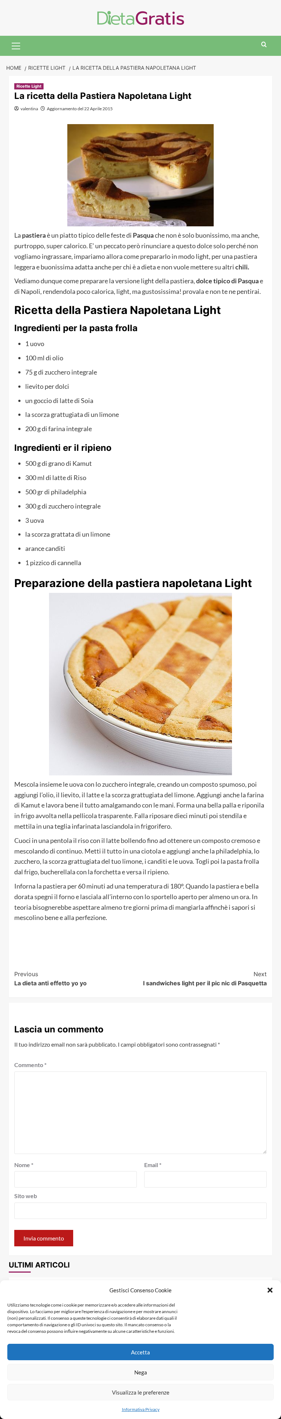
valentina (29, 108)
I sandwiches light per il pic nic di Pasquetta (205, 978)
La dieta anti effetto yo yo (50, 978)
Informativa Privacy (141, 1409)
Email (152, 1164)
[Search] (264, 44)
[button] (270, 1290)
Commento (30, 1064)
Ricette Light (28, 86)
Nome (23, 1164)
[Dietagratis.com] (140, 17)
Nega (140, 1372)
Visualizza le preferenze (140, 1392)
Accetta (140, 1352)
